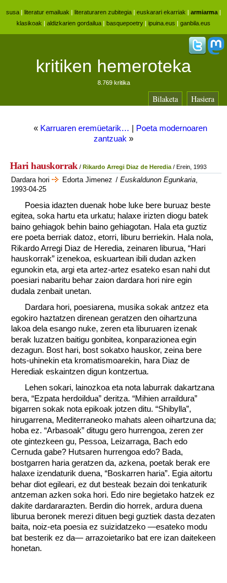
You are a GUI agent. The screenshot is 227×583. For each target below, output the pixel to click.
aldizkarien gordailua (74, 23)
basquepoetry (124, 23)
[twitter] (197, 52)
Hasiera (202, 99)
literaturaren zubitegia (103, 12)
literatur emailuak (46, 12)
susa (12, 12)
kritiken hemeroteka (113, 66)
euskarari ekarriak (161, 12)
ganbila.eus (195, 23)
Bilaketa (165, 99)
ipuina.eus (161, 23)
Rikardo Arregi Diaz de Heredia (127, 167)
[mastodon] (216, 52)
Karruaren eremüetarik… (84, 128)
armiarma (204, 12)
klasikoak (29, 23)
